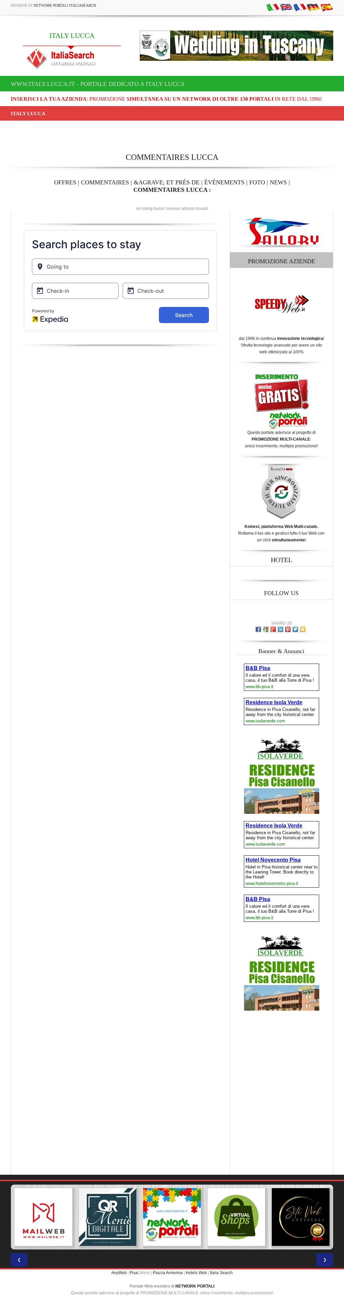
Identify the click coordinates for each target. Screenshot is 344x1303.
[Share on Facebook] (258, 629)
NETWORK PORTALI (194, 1286)
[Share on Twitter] (295, 629)
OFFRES (65, 182)
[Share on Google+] (273, 629)
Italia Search (221, 1272)
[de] (313, 7)
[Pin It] (288, 629)
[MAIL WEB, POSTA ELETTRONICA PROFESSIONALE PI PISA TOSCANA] (43, 1217)
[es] (326, 7)
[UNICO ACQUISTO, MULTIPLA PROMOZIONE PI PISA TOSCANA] (172, 1217)
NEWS (278, 182)
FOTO (257, 182)
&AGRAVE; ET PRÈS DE (167, 182)
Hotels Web (196, 1272)
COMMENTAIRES (105, 182)
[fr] (299, 7)
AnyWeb (119, 1272)
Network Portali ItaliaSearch (65, 5)
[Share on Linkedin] (280, 629)
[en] (286, 7)
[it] (273, 7)
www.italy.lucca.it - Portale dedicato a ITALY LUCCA (98, 84)
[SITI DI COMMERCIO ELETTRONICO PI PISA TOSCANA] (236, 1217)
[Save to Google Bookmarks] (265, 629)
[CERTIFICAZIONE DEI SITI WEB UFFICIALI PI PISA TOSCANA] (301, 1217)
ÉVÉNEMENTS (224, 182)
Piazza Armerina (168, 1272)
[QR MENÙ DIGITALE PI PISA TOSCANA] (108, 1217)
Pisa (134, 1272)
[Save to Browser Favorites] (302, 629)
